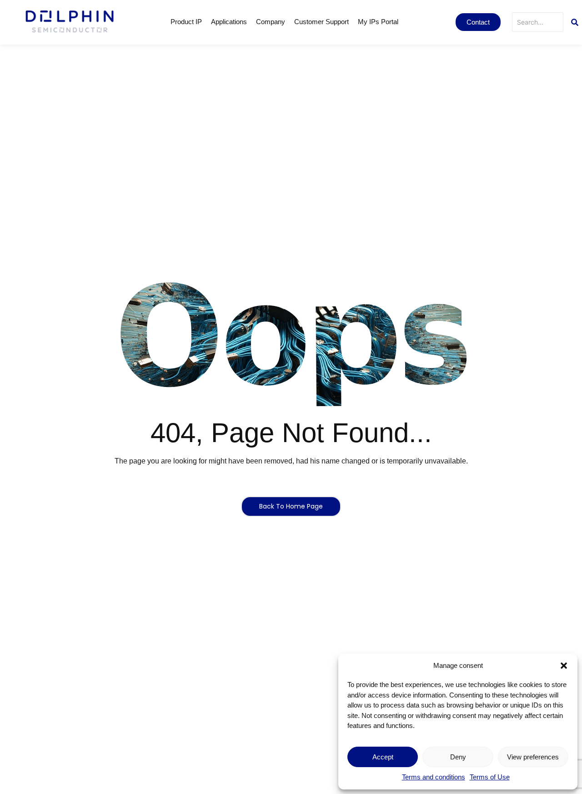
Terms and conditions (433, 777)
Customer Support (321, 21)
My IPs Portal (378, 21)
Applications (229, 21)
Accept (382, 757)
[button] (563, 665)
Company (270, 21)
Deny (458, 757)
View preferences (533, 757)
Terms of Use (490, 777)
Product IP (186, 21)
